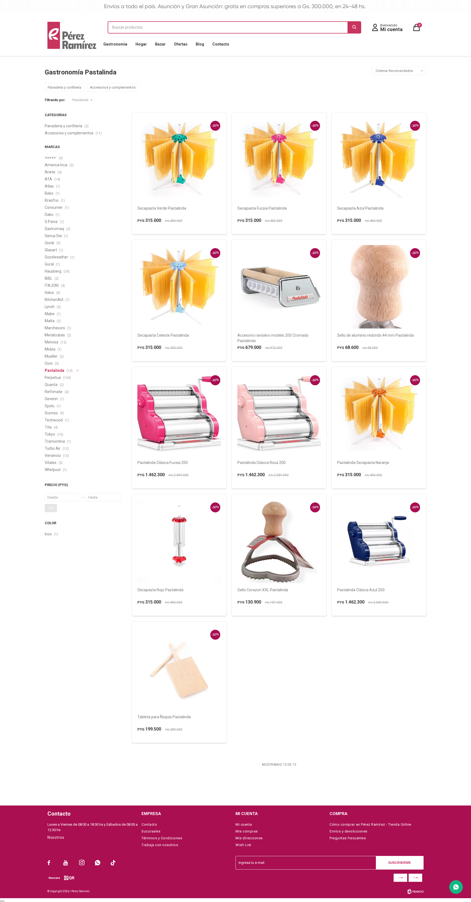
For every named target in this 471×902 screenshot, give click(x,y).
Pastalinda (80, 100)
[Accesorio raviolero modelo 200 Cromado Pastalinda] (279, 287)
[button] (354, 27)
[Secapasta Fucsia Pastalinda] (279, 159)
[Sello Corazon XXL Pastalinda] (279, 541)
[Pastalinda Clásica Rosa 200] (279, 414)
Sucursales (150, 831)
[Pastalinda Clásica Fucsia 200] (179, 414)
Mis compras (246, 831)
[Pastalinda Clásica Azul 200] (379, 541)
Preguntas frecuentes (348, 838)
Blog (200, 44)
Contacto (220, 44)
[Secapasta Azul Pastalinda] (379, 159)
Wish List (243, 845)
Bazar (160, 44)
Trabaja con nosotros (159, 845)
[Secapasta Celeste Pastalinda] (179, 287)
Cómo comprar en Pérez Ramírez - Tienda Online (370, 824)
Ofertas (181, 44)
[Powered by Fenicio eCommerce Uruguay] (415, 891)
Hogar (141, 44)
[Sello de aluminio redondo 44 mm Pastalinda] (379, 287)
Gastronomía (115, 44)
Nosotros (55, 837)
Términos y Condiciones (161, 838)
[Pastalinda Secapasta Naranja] (379, 414)
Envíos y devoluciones (348, 831)
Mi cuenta (243, 824)
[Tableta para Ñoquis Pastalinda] (179, 668)
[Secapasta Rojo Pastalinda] (179, 541)
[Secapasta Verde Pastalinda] (179, 159)
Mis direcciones (249, 838)
